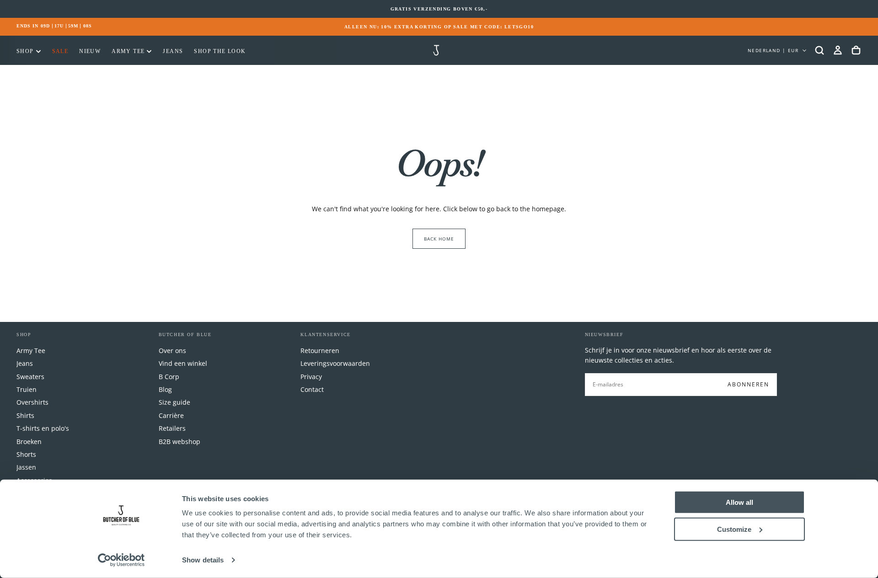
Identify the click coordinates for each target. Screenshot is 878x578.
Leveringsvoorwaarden (335, 363)
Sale (60, 51)
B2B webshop (179, 441)
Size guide (174, 402)
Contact (312, 389)
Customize (734, 529)
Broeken (29, 441)
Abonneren (748, 384)
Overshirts (32, 402)
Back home (439, 238)
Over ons (172, 350)
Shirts (25, 415)
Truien (26, 389)
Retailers (172, 428)
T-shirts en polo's (42, 428)
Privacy (311, 376)
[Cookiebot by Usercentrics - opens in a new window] (121, 560)
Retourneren (319, 350)
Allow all (739, 502)
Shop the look (220, 51)
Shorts (26, 454)
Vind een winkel (183, 363)
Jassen (26, 467)
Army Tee (128, 51)
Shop (25, 51)
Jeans (173, 51)
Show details (203, 560)
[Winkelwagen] (856, 50)
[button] (819, 50)
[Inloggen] (837, 50)
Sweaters (30, 376)
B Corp (169, 376)
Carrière (171, 415)
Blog (165, 389)
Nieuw (90, 51)
